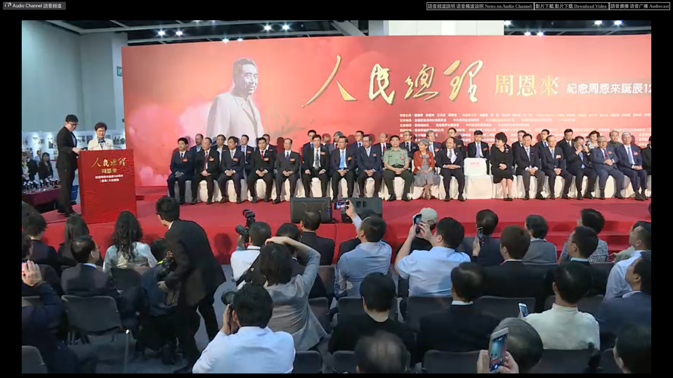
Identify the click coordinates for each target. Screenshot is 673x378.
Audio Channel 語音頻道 (37, 5)
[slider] (314, 368)
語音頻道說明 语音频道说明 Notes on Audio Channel (480, 6)
